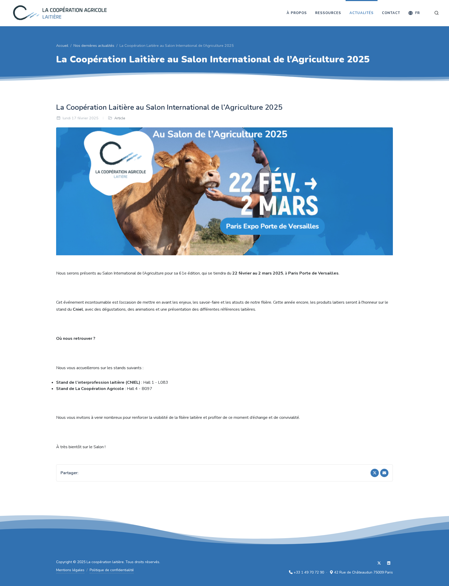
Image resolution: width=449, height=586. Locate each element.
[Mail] (384, 473)
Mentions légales (70, 570)
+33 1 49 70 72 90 (309, 572)
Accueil (62, 45)
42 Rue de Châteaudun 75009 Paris (363, 572)
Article (119, 118)
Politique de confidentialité (112, 570)
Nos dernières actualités (94, 45)
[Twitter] (375, 473)
